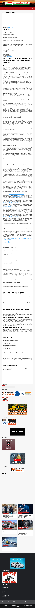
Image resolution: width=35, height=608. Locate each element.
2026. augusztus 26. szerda (7, 517)
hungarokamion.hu (6, 41)
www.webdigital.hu (9, 56)
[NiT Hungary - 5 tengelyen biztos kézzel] (17, 458)
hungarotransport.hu (17, 42)
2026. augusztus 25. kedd (22, 517)
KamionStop (10, 601)
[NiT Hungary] (22, 393)
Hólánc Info (4, 588)
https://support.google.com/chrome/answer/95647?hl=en (16, 243)
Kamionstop (4, 590)
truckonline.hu (19, 41)
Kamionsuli (4, 591)
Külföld (6, 528)
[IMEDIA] (17, 431)
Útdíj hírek (4, 596)
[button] (3, 8)
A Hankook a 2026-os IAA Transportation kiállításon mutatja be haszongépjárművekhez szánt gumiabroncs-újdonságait (24, 532)
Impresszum (4, 602)
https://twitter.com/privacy (7, 206)
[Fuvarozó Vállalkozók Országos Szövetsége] (28, 393)
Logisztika (7, 513)
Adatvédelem (9, 602)
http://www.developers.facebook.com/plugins (16, 194)
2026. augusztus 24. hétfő (7, 532)
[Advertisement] (18, 20)
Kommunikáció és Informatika (25, 512)
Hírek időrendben (5, 587)
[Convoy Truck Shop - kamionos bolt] (5, 398)
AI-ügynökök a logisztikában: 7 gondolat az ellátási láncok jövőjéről (25, 516)
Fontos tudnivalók (16, 601)
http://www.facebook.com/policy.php (18, 196)
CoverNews (28, 605)
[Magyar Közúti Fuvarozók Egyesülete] (17, 393)
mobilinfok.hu (5, 42)
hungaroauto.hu (31, 41)
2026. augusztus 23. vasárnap (22, 534)
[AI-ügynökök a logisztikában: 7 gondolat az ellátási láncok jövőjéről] (25, 509)
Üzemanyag (9, 528)
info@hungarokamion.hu (16, 39)
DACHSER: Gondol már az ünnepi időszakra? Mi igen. (8, 548)
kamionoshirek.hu (13, 41)
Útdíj (7, 601)
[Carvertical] (17, 563)
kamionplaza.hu (11, 42)
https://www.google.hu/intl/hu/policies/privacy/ (11, 202)
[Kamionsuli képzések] (9, 421)
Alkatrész (20, 527)
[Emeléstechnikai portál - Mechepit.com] (17, 409)
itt (31, 287)
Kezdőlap (3, 601)
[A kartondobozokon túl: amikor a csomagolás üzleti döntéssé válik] (9, 509)
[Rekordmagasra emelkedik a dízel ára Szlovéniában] (9, 525)
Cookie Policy (15, 287)
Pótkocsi (3, 592)
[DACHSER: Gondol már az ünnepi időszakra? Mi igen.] (9, 542)
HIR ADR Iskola (4, 586)
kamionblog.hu (25, 41)
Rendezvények (21, 528)
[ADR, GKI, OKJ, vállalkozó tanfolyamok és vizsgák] (8, 393)
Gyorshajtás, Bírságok (23, 601)
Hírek (4, 513)
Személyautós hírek (5, 594)
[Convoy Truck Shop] (9, 577)
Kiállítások (26, 527)
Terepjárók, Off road (5, 595)
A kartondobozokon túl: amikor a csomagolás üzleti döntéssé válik (8, 516)
